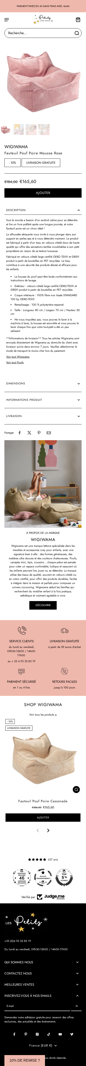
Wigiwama (16, 147)
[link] (56, 715)
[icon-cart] (77, 19)
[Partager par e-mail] (49, 433)
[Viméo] (72, 1034)
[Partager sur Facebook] (19, 433)
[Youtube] (60, 1034)
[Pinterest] (26, 1034)
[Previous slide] (37, 830)
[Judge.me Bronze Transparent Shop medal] (43, 877)
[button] (43, 193)
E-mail (10, 1006)
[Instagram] (37, 1034)
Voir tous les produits (41, 715)
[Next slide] (48, 830)
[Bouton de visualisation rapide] (76, 789)
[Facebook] (14, 1034)
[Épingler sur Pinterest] (39, 433)
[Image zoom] (43, 79)
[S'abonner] (76, 1006)
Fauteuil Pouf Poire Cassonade (43, 801)
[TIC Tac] (49, 1034)
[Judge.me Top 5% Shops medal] (64, 877)
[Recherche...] (77, 33)
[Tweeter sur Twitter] (29, 433)
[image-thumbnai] (5, 129)
